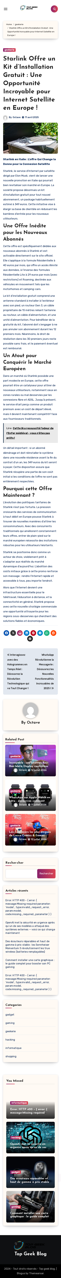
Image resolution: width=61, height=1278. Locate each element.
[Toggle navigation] (5, 9)
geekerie (9, 50)
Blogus (21, 1273)
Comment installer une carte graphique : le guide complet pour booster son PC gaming (29, 964)
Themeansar (36, 1273)
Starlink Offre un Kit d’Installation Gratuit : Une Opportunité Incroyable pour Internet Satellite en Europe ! (29, 83)
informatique (13, 1048)
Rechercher (14, 862)
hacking (10, 1039)
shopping (11, 1056)
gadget (9, 1014)
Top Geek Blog (31, 1254)
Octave (16, 117)
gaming (10, 1022)
